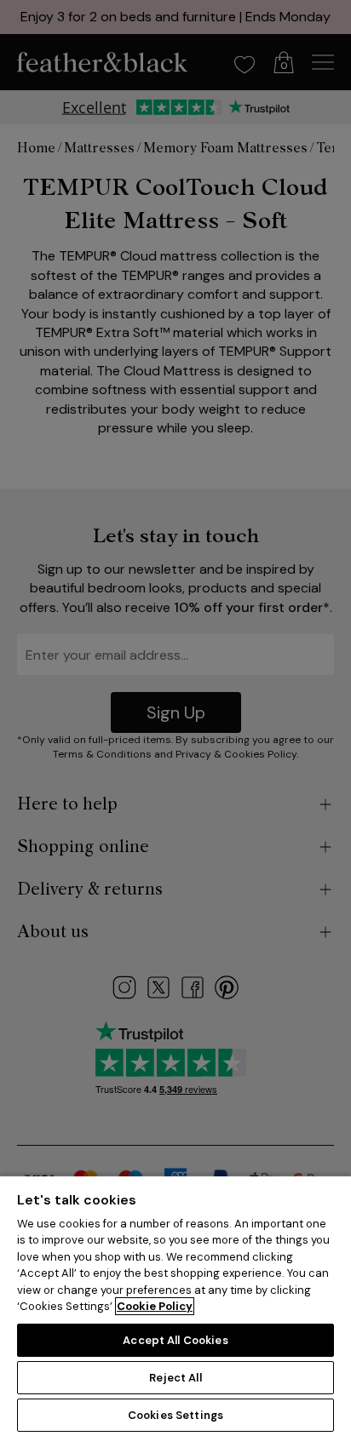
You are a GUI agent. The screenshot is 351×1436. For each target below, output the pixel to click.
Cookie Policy (155, 1306)
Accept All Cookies (175, 1340)
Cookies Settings (175, 1415)
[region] (175, 1305)
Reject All (175, 1377)
